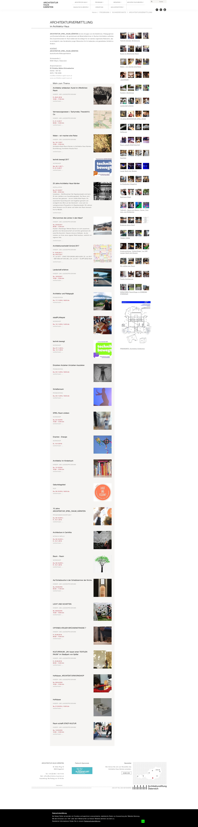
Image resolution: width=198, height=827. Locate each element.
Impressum (59, 785)
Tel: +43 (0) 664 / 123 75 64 (55, 773)
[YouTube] (165, 9)
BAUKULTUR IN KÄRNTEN (81, 7)
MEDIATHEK (117, 2)
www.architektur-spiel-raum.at (61, 78)
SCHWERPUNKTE (119, 12)
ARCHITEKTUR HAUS (81, 2)
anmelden (126, 773)
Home (94, 12)
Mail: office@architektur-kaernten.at (52, 776)
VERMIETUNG (99, 7)
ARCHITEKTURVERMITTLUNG (140, 12)
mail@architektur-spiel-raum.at (61, 75)
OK (143, 821)
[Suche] (151, 1)
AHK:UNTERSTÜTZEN (117, 7)
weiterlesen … (58, 101)
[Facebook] (157, 9)
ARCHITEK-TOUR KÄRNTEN (135, 2)
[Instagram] (161, 9)
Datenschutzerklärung (92, 821)
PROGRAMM (98, 2)
